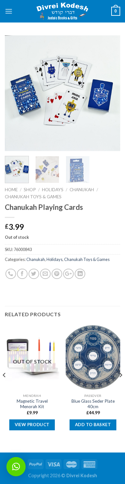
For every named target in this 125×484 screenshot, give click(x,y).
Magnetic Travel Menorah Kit (32, 404)
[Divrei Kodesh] (62, 11)
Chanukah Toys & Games (33, 196)
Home (11, 189)
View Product (32, 424)
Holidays (52, 189)
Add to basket (93, 424)
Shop (30, 189)
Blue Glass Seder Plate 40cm (93, 404)
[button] (16, 466)
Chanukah (82, 189)
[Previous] (15, 93)
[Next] (110, 93)
